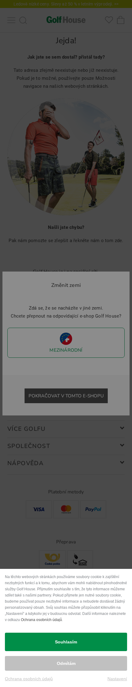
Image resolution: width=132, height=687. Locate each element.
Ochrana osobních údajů (41, 620)
